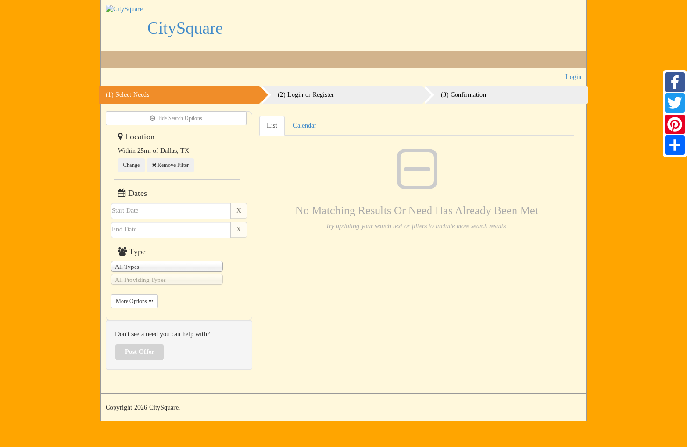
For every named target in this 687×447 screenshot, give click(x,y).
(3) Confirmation (463, 94)
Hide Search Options (178, 118)
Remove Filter (172, 165)
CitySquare (185, 28)
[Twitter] (675, 103)
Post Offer (139, 351)
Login (573, 76)
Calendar (304, 125)
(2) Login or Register (306, 94)
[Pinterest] (675, 124)
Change (131, 165)
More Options (132, 301)
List (272, 125)
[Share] (675, 145)
